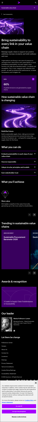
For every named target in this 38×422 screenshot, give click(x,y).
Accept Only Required (19, 411)
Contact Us (4, 353)
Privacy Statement (7, 363)
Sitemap (4, 360)
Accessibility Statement (8, 373)
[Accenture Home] (19, 2)
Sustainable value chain (8, 8)
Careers (3, 346)
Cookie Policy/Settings (8, 370)
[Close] (36, 383)
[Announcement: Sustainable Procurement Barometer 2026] (15, 249)
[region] (19, 401)
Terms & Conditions (7, 367)
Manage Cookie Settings (19, 416)
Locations (4, 356)
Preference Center (7, 342)
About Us (4, 349)
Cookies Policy (29, 400)
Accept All (19, 406)
